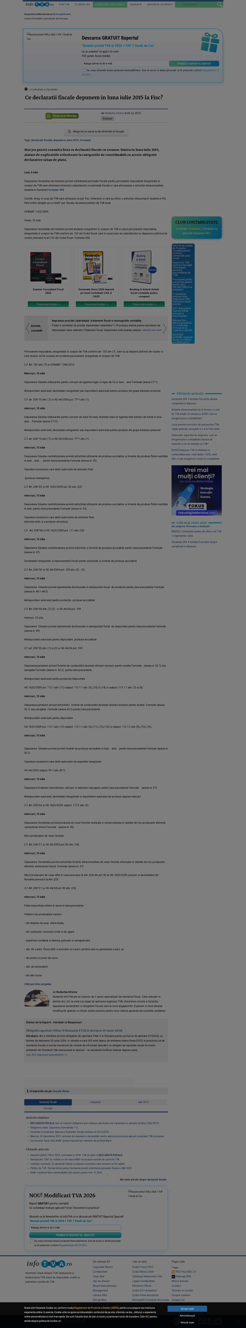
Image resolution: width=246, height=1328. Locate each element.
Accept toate (187, 1308)
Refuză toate (187, 1322)
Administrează (187, 1315)
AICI (147, 1316)
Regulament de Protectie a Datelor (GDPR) (96, 1308)
